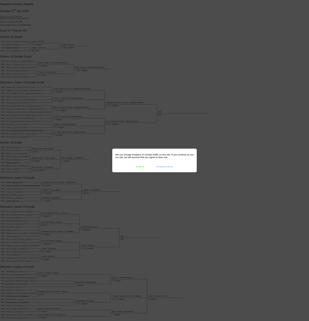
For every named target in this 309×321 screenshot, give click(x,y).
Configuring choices (164, 167)
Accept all (140, 167)
